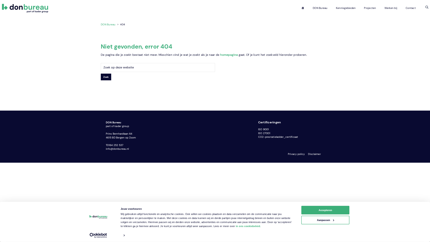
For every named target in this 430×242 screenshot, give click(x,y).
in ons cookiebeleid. (248, 226)
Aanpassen (323, 220)
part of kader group (117, 126)
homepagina (229, 55)
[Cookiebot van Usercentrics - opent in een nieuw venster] (98, 235)
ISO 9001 (263, 129)
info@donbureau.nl (117, 149)
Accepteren (325, 210)
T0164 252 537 (114, 145)
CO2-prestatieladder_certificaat (278, 137)
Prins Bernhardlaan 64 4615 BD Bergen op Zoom (121, 135)
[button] (427, 7)
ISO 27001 (264, 133)
